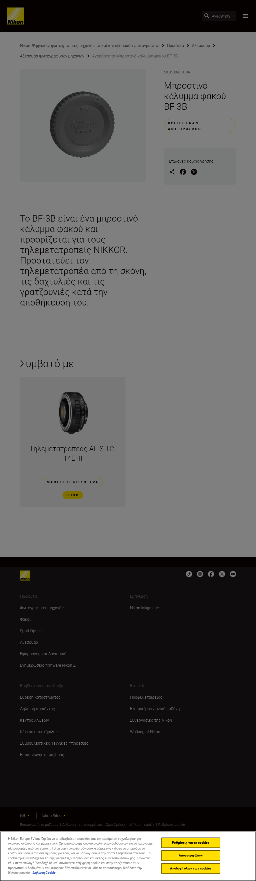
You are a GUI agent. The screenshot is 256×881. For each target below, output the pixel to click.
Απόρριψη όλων (191, 855)
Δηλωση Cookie (44, 872)
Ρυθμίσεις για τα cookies (190, 842)
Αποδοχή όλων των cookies (191, 868)
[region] (128, 856)
